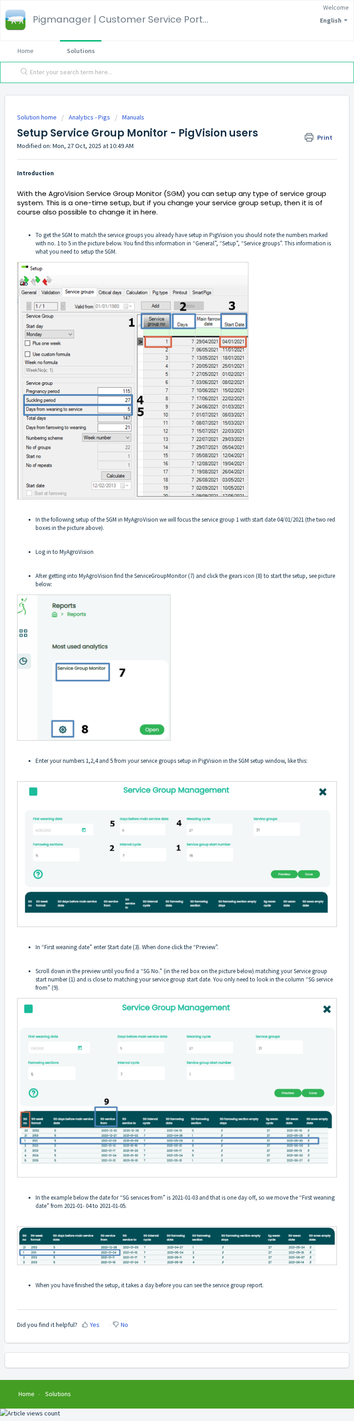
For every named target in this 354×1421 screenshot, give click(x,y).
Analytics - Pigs (89, 117)
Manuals (133, 117)
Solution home (37, 117)
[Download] (160, 722)
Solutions (81, 51)
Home (26, 51)
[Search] (22, 72)
